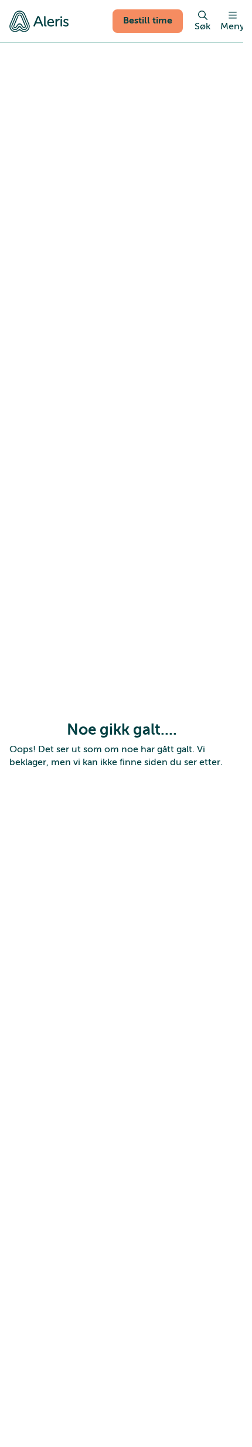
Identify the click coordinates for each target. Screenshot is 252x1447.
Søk (202, 26)
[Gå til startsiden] (39, 21)
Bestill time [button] (147, 20)
